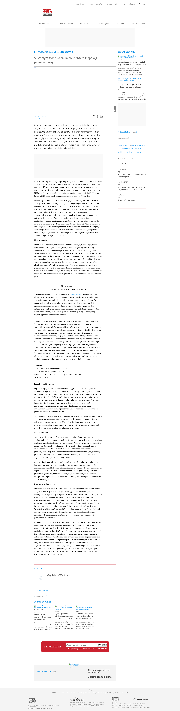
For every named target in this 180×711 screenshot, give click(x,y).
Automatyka (84, 24)
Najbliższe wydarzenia (129, 152)
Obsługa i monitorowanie (59, 52)
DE (127, 693)
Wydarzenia (108, 4)
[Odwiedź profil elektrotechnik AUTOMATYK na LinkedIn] (90, 690)
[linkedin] (101, 116)
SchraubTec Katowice (126, 200)
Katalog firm (99, 4)
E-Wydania (90, 4)
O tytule (54, 693)
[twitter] (94, 116)
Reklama (62, 693)
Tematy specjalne (138, 24)
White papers (132, 4)
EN (122, 693)
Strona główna (80, 4)
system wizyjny (76, 294)
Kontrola (120, 24)
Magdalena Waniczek (42, 117)
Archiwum (87, 693)
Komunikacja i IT (103, 24)
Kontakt (80, 693)
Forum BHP (122, 164)
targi (119, 161)
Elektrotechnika (66, 24)
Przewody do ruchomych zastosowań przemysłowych (44, 616)
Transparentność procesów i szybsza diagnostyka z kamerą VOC (130, 86)
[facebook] (98, 116)
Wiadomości (44, 24)
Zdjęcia (117, 4)
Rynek (77, 611)
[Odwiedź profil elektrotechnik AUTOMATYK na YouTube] (92, 690)
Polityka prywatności (113, 693)
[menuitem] (79, 4)
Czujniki (120, 59)
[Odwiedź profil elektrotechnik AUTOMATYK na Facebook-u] (88, 690)
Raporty (57, 611)
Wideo (124, 4)
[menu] (90, 4)
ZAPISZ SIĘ (102, 645)
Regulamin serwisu (98, 693)
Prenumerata (71, 693)
